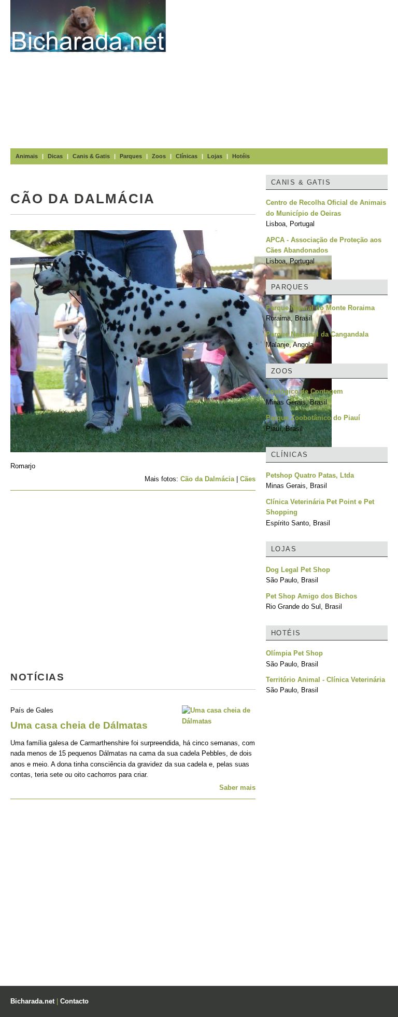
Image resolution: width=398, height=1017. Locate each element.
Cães (247, 479)
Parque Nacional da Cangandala (317, 334)
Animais (27, 156)
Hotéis (241, 156)
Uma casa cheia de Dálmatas (79, 725)
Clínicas (186, 156)
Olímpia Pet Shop (294, 653)
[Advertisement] (287, 72)
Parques (131, 156)
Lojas (214, 156)
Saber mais (237, 787)
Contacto (74, 1001)
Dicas (55, 156)
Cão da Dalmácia (207, 479)
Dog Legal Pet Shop (298, 570)
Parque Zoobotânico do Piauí (313, 418)
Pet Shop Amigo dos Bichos (311, 596)
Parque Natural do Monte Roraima (320, 308)
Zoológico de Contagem (304, 391)
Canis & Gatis (91, 156)
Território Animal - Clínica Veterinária (325, 680)
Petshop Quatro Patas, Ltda (310, 475)
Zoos (159, 156)
